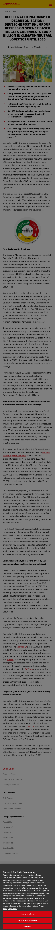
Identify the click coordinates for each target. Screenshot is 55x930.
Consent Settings (27, 914)
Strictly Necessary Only (27, 920)
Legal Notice (12, 909)
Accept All (27, 926)
